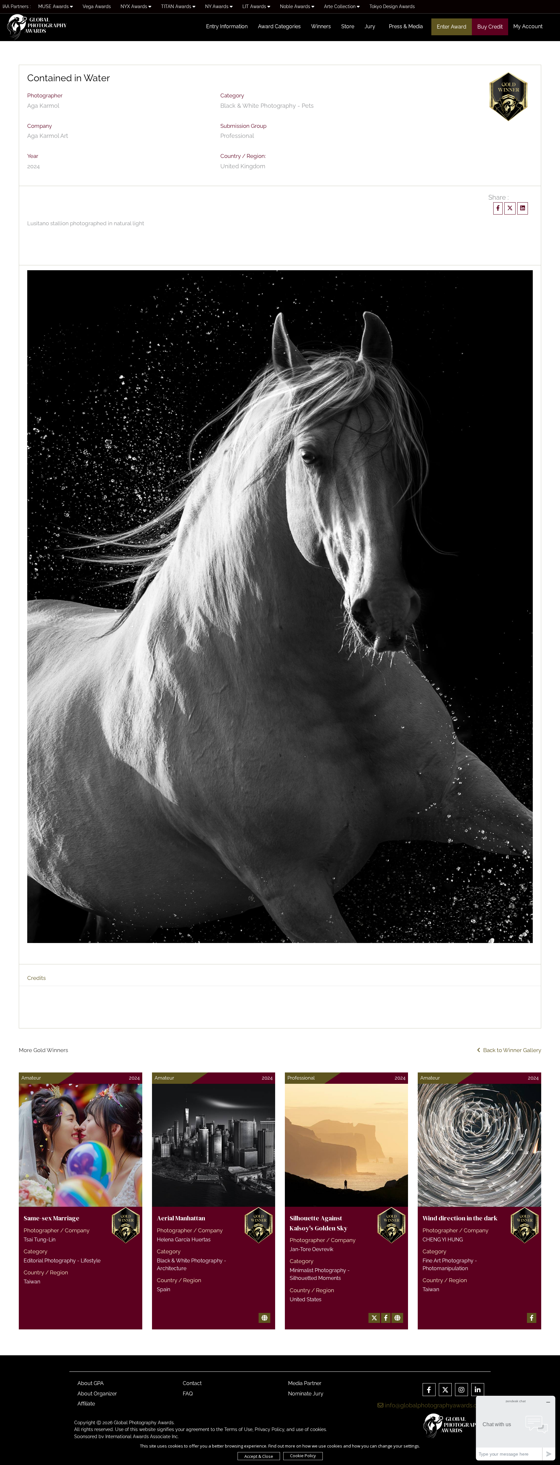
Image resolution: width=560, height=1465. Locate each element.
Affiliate (86, 1404)
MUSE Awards (54, 6)
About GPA (90, 1383)
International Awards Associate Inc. (142, 1436)
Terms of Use (238, 1429)
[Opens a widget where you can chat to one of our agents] (515, 1428)
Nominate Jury (305, 1394)
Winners (321, 26)
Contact (192, 1383)
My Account (527, 26)
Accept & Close (258, 1456)
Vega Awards (97, 6)
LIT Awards (254, 6)
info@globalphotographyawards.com (434, 1405)
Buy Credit (490, 27)
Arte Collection (340, 6)
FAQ (188, 1394)
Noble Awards (295, 6)
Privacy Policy (269, 1429)
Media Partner (304, 1383)
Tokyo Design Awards (392, 6)
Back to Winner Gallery (511, 1050)
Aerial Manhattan (181, 1218)
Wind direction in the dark (460, 1218)
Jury (370, 26)
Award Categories (279, 26)
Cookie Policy (303, 1456)
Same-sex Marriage (51, 1218)
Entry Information (227, 26)
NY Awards (217, 6)
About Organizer (97, 1394)
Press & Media (406, 26)
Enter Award (451, 27)
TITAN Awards (176, 6)
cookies (318, 1429)
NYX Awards (134, 6)
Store (347, 26)
